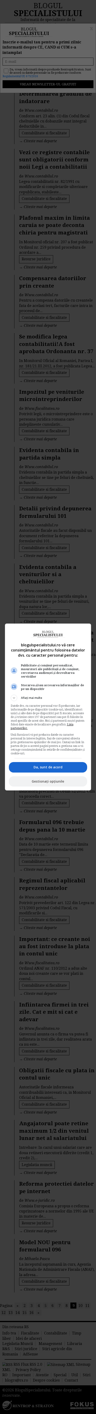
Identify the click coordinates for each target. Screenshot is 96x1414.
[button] (48, 698)
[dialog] (48, 707)
